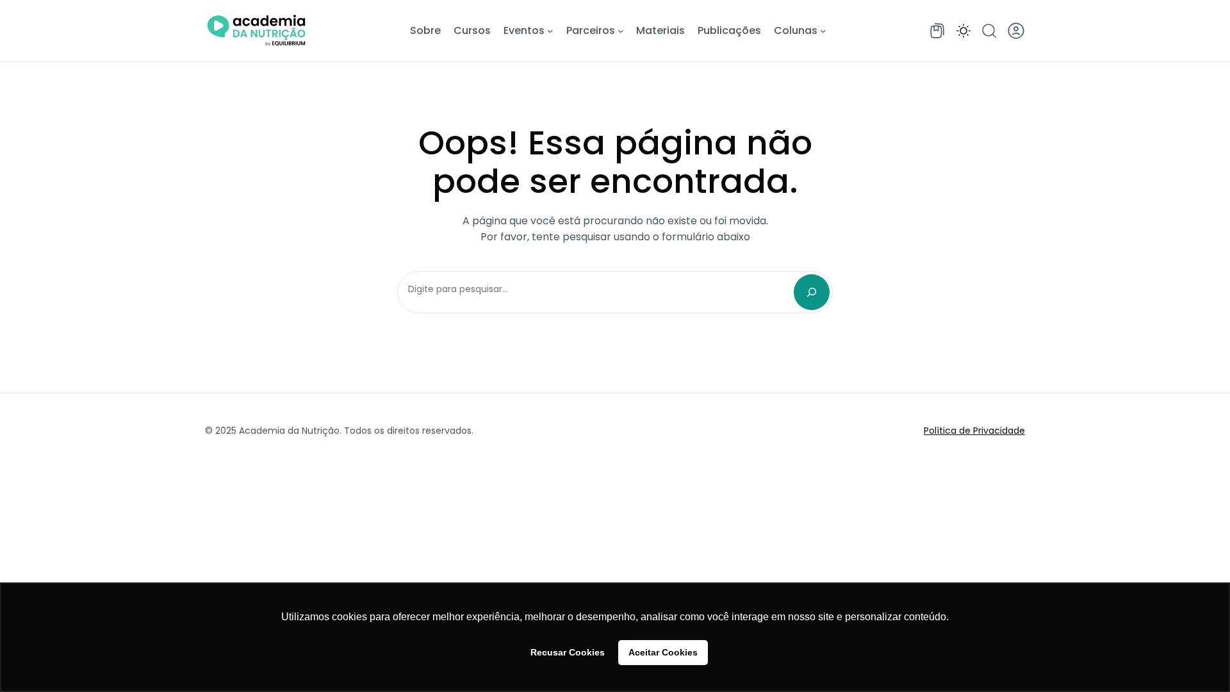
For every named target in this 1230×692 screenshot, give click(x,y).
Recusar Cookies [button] (567, 652)
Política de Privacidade (974, 430)
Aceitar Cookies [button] (663, 652)
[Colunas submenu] (823, 31)
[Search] (812, 292)
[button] (963, 30)
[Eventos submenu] (550, 31)
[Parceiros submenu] (621, 31)
